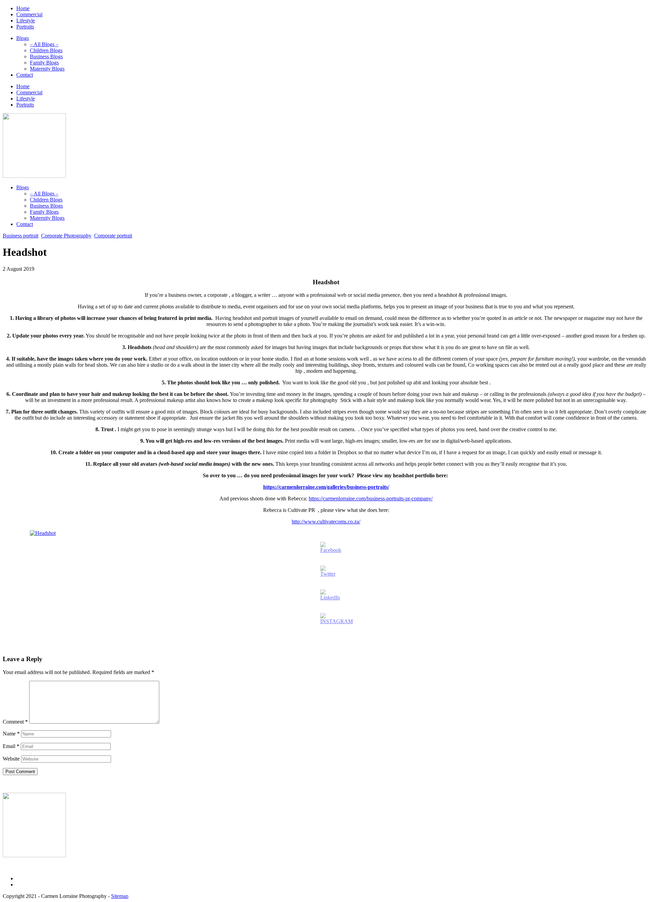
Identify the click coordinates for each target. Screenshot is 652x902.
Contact (24, 75)
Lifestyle (25, 20)
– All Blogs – (44, 44)
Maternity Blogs (47, 69)
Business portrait (20, 235)
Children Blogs (46, 50)
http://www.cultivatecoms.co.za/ (326, 521)
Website (11, 759)
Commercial (29, 14)
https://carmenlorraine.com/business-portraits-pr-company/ (371, 498)
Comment (15, 722)
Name (11, 733)
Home (23, 8)
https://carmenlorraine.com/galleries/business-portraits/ (326, 487)
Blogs (22, 38)
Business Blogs (46, 56)
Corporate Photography (66, 235)
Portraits (25, 27)
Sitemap (119, 896)
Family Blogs (44, 62)
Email (11, 746)
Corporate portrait (113, 235)
